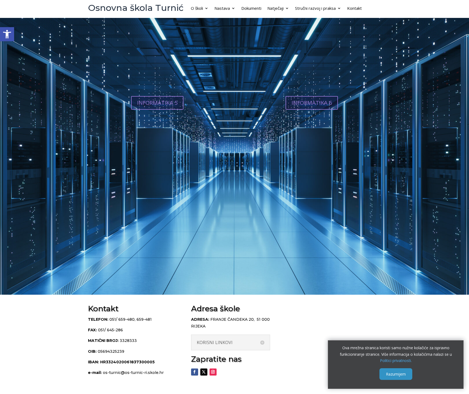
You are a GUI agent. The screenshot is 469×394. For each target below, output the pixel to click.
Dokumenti (251, 8)
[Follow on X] (203, 372)
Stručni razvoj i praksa (315, 8)
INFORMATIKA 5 (157, 102)
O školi (197, 8)
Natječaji (275, 8)
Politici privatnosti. (396, 360)
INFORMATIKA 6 (311, 102)
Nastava (222, 8)
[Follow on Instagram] (213, 372)
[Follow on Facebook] (194, 372)
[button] (7, 34)
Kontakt (354, 8)
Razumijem (396, 374)
